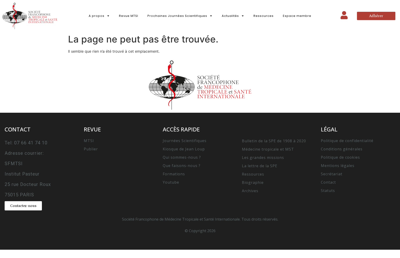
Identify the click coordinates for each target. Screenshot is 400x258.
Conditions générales (341, 149)
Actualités (230, 16)
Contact (328, 182)
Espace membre (297, 16)
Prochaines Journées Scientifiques (177, 16)
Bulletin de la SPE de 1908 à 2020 (274, 140)
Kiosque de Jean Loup (184, 149)
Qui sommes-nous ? (182, 157)
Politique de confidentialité (347, 140)
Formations (174, 173)
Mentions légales (337, 165)
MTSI (89, 140)
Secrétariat (331, 173)
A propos (96, 16)
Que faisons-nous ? (181, 165)
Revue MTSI (128, 16)
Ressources (263, 16)
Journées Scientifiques (184, 140)
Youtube (171, 182)
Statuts (328, 190)
